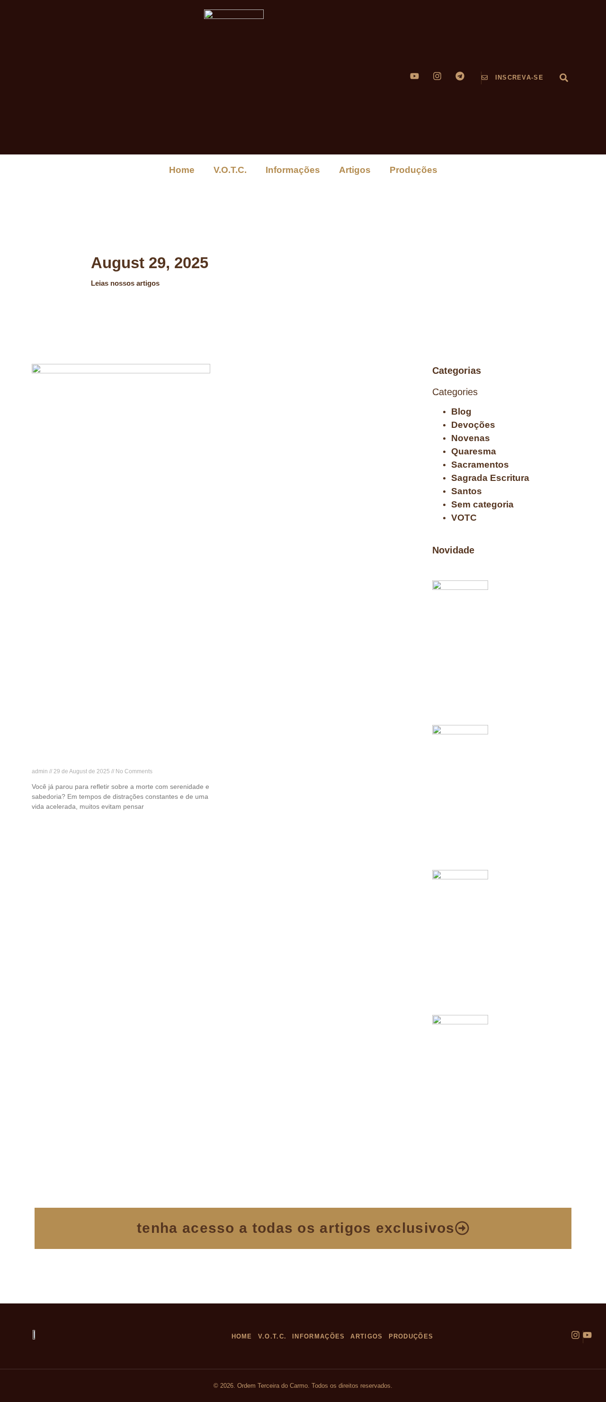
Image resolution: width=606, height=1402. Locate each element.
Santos (466, 491)
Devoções (473, 425)
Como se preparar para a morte (102, 759)
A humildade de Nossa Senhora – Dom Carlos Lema (533, 889)
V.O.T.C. (230, 170)
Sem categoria (482, 504)
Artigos (355, 170)
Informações (293, 170)
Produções (413, 170)
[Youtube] (414, 76)
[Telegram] (459, 76)
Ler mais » (46, 823)
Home (182, 170)
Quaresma (473, 451)
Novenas (470, 438)
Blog (461, 411)
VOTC (464, 518)
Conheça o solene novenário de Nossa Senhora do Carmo (529, 1034)
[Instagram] (437, 76)
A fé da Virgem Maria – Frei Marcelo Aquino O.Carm (533, 599)
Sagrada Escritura (490, 478)
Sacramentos (480, 465)
